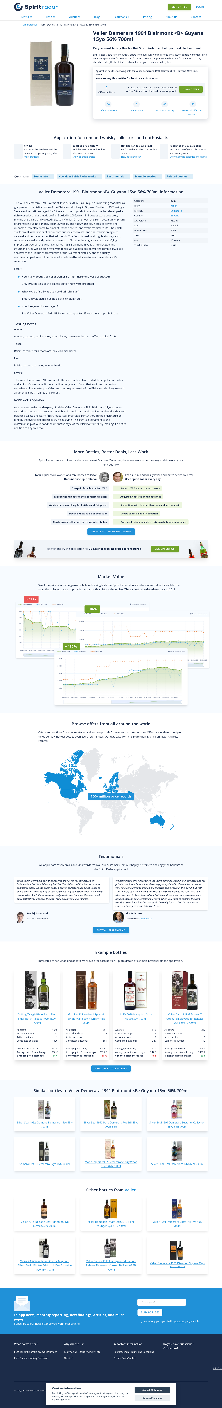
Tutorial (81, 1351)
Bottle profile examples (35, 1351)
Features (26, 17)
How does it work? (131, 156)
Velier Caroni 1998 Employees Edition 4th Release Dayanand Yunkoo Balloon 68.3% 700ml (111, 1265)
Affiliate (96, 1351)
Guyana (174, 215)
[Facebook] (204, 1386)
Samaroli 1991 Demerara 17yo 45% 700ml (45, 1164)
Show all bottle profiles (111, 1068)
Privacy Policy (121, 1358)
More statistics (31, 156)
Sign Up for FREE (165, 548)
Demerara (176, 210)
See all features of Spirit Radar (111, 531)
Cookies (132, 1358)
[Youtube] (204, 1395)
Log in (200, 6)
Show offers (191, 89)
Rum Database (29, 24)
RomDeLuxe (146, 918)
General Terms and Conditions (138, 1351)
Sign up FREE (179, 6)
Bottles (50, 17)
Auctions (74, 17)
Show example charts (83, 156)
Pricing (147, 17)
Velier (173, 205)
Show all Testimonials (111, 930)
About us (171, 17)
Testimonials (121, 17)
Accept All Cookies (152, 1390)
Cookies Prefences (152, 1398)
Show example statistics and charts (188, 156)
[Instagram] (204, 1390)
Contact (196, 17)
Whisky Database (39, 1358)
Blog (97, 17)
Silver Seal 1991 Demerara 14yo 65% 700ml (177, 1164)
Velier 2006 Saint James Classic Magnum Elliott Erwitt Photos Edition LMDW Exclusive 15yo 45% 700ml (45, 1265)
